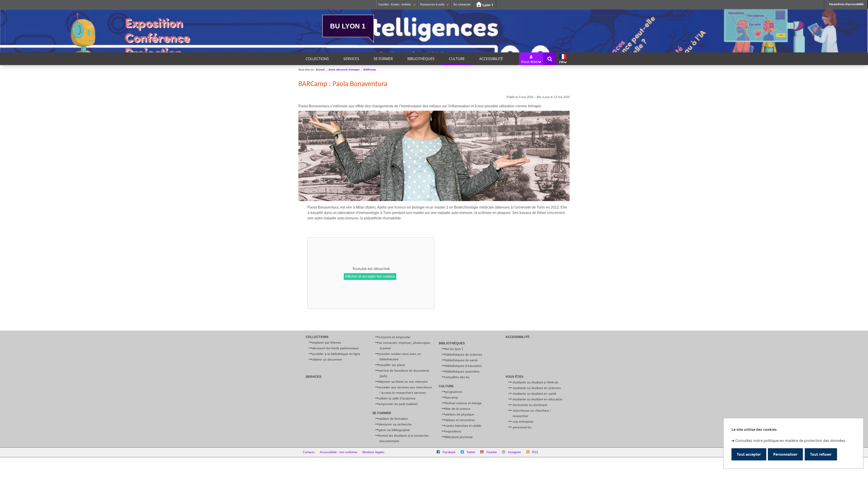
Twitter (471, 452)
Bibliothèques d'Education (463, 366)
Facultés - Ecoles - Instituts (395, 4)
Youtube (491, 452)
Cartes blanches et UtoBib (463, 425)
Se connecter (462, 4)
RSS (535, 452)
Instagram (514, 452)
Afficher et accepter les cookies (370, 276)
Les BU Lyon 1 (454, 349)
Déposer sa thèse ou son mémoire (403, 381)
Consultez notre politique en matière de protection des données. (790, 440)
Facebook (449, 452)
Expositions (453, 431)
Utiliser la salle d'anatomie (397, 398)
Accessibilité (491, 58)
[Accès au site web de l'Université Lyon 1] (484, 4)
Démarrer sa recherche (395, 424)
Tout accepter (749, 454)
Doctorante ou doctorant (530, 405)
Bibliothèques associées (462, 371)
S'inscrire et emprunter (395, 337)
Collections (317, 58)
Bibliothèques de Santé (461, 360)
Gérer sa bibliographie (394, 430)
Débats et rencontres (460, 420)
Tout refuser (821, 454)
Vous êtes (514, 376)
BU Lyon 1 (348, 26)
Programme (453, 392)
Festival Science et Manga (463, 403)
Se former (383, 58)
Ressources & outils (432, 4)
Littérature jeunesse (459, 437)
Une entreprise (523, 421)
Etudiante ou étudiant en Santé (534, 393)
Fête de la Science (457, 409)
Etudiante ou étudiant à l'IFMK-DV (535, 382)
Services (351, 58)
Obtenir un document (327, 359)
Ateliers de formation (393, 418)
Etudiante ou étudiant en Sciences (537, 388)
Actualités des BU (457, 377)
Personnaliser (785, 454)
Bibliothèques (420, 58)
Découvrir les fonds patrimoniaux (335, 348)
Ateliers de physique (459, 414)
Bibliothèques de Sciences (463, 354)
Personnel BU (522, 427)
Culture (457, 58)
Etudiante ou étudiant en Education (537, 399)
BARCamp (451, 397)
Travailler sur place (392, 365)
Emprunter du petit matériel (398, 404)
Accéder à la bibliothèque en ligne (336, 354)
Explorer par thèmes (326, 342)
